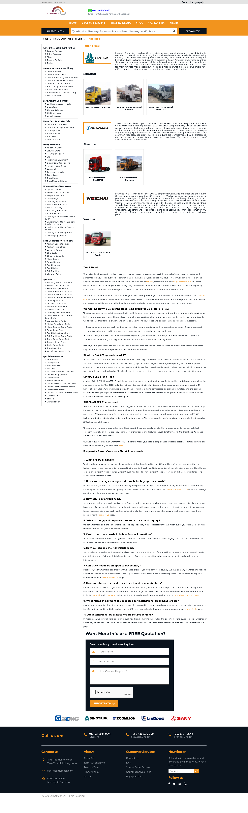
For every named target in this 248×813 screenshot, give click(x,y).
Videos (87, 776)
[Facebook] (170, 784)
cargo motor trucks (182, 281)
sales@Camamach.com (177, 489)
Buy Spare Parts (135, 776)
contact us (104, 515)
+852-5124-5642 (183, 734)
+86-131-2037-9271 (100, 734)
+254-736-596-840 (142, 734)
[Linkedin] (181, 784)
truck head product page (187, 595)
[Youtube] (186, 784)
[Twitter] (175, 784)
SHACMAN (110, 595)
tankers (149, 281)
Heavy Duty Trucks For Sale (67, 38)
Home (44, 38)
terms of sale (191, 609)
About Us (89, 758)
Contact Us (132, 758)
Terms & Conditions (94, 762)
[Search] (174, 31)
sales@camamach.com (60, 770)
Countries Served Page (138, 771)
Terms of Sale (91, 767)
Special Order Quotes (138, 767)
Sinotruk (96, 595)
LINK (121, 445)
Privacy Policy (91, 771)
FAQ (128, 762)
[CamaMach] (56, 7)
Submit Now (102, 703)
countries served (110, 577)
